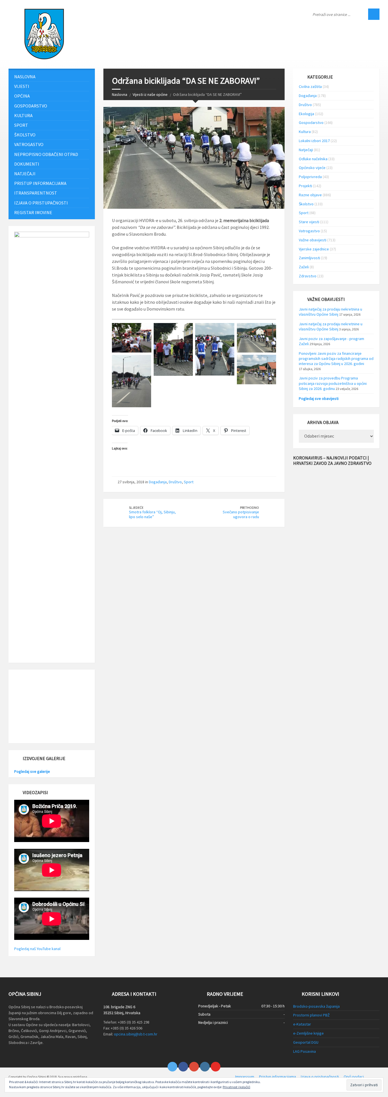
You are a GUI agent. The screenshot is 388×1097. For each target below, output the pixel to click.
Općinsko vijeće (312, 167)
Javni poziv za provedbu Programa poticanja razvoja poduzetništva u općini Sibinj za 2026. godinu (333, 383)
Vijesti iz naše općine (150, 94)
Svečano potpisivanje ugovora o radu (241, 514)
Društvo (175, 481)
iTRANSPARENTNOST (35, 193)
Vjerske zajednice (314, 249)
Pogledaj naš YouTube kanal (37, 948)
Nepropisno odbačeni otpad (46, 154)
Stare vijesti (309, 221)
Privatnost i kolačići (236, 1087)
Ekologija (306, 113)
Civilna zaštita (310, 86)
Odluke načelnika (313, 158)
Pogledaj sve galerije (32, 771)
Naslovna (119, 94)
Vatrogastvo (28, 144)
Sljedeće (136, 507)
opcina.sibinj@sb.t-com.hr (135, 1034)
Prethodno (249, 507)
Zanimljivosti (309, 257)
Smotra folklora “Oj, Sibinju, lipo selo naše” (152, 514)
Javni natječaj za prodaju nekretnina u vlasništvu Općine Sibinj (330, 312)
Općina (22, 96)
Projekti (305, 185)
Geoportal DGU (305, 1042)
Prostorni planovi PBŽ (311, 1015)
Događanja (158, 481)
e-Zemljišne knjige (308, 1033)
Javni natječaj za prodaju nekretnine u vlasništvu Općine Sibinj (330, 326)
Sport (188, 481)
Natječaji (25, 173)
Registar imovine (33, 212)
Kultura (23, 115)
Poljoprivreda (310, 176)
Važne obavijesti (312, 239)
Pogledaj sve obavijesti (319, 398)
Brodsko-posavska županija (316, 1006)
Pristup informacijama (40, 183)
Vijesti (21, 86)
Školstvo (25, 135)
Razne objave (310, 194)
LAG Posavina (304, 1051)
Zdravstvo (307, 276)
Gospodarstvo (30, 106)
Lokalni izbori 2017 (314, 140)
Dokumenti (26, 164)
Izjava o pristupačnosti (41, 203)
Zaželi (304, 266)
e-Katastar (302, 1024)
